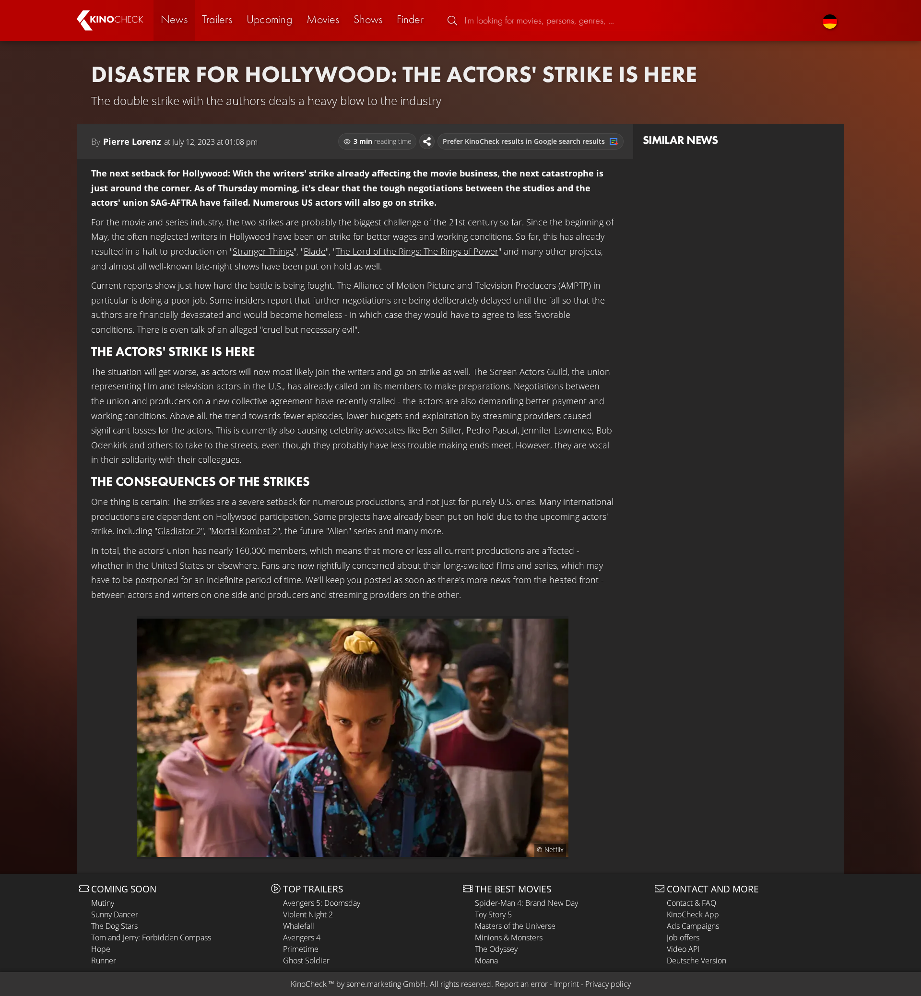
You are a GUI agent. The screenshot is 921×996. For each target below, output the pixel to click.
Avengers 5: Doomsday (321, 903)
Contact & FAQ (691, 903)
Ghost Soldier (306, 960)
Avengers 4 (301, 937)
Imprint (566, 984)
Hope (100, 949)
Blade (315, 251)
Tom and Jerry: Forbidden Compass (151, 937)
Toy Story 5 (493, 914)
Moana (486, 960)
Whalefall (298, 926)
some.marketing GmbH (386, 984)
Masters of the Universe (515, 926)
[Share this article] (427, 141)
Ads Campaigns (693, 926)
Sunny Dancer (114, 914)
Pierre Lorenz (132, 141)
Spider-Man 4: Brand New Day (526, 903)
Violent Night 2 (308, 914)
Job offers (683, 937)
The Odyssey (496, 949)
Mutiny (102, 903)
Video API (683, 949)
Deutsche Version (696, 960)
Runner (103, 960)
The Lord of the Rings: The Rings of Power (417, 251)
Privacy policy (608, 984)
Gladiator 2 (179, 531)
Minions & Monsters (509, 937)
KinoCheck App (693, 914)
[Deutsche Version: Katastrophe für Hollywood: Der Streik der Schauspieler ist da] (829, 20)
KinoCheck (309, 984)
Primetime (301, 949)
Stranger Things (263, 251)
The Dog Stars (114, 926)
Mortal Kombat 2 (244, 531)
